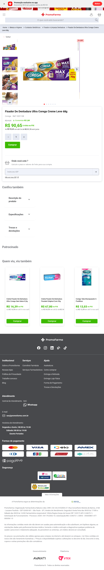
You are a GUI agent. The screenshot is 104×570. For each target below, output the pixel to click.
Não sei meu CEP (11, 177)
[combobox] (52, 20)
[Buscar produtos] (96, 20)
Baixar (97, 4)
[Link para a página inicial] (5, 27)
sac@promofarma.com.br (17, 467)
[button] (20, 199)
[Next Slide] (100, 275)
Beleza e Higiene (16, 27)
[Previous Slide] (2, 275)
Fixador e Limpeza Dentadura (54, 27)
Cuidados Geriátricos (32, 27)
